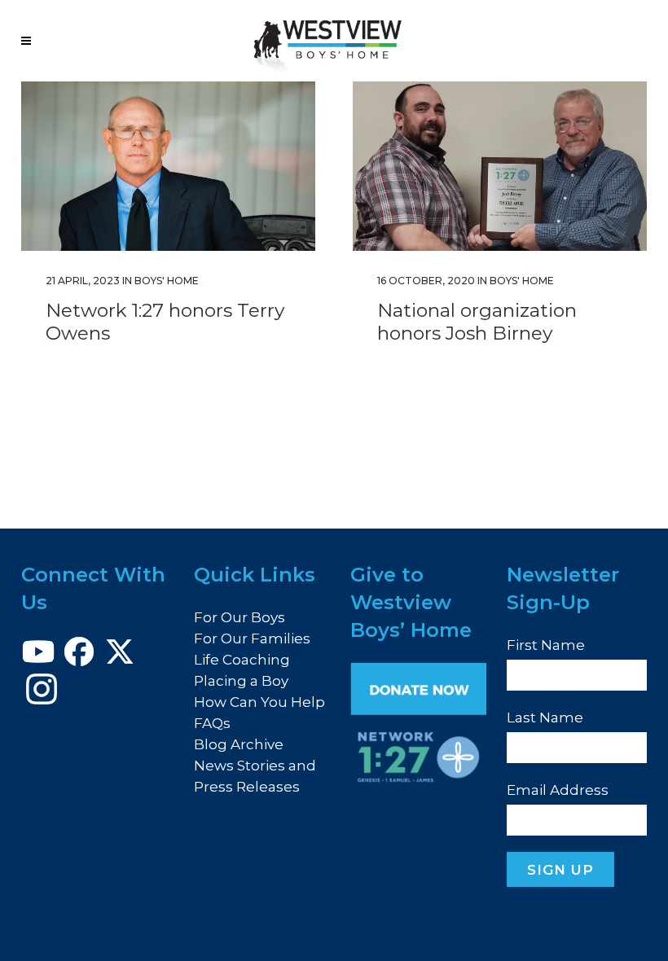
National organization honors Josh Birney (477, 321)
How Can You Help (259, 702)
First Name (546, 645)
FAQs (212, 723)
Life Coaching (242, 660)
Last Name (545, 717)
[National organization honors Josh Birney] (500, 166)
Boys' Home (166, 280)
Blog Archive (238, 744)
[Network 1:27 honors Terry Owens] (168, 166)
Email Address (558, 790)
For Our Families (252, 638)
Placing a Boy (241, 681)
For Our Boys (239, 617)
